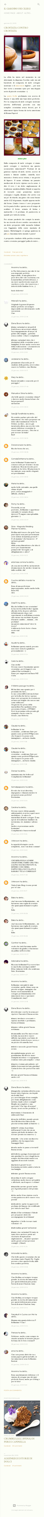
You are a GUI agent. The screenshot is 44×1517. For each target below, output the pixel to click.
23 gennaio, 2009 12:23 (19, 780)
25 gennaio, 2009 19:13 (19, 1080)
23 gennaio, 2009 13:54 (19, 800)
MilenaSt (15, 301)
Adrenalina (15, 961)
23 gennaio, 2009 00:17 (19, 370)
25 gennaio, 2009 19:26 (19, 1246)
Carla (13, 661)
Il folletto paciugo (18, 686)
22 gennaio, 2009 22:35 (19, 294)
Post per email (17, 252)
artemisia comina (18, 562)
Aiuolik (14, 643)
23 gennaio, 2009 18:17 (19, 891)
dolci (18, 255)
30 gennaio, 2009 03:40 (20, 1364)
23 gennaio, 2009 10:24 (19, 654)
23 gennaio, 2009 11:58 (19, 741)
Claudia (14, 726)
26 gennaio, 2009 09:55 (19, 1267)
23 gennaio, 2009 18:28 (19, 913)
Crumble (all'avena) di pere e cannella (19, 1440)
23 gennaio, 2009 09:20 (19, 596)
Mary (13, 377)
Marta (13, 483)
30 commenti (17, 1446)
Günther (14, 943)
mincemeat (19, 86)
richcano (30, 1510)
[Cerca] (38, 3)
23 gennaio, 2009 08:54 (19, 497)
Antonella (15, 1253)
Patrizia (14, 1333)
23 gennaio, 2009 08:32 (19, 407)
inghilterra (24, 255)
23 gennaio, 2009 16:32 (19, 850)
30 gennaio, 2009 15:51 (19, 1385)
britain (13, 255)
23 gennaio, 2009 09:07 (19, 520)
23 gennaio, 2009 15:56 (19, 834)
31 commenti (17, 1466)
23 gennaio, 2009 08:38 (19, 452)
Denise (14, 771)
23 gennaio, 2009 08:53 (19, 477)
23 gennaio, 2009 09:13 (19, 555)
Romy (13, 504)
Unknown (15, 841)
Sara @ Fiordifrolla (18, 414)
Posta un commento (13, 1390)
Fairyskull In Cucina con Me (22, 1314)
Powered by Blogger (24, 1505)
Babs (13, 898)
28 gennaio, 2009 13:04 (19, 1326)
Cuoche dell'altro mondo (21, 580)
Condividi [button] (7, 252)
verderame (16, 359)
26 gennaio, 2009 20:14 (19, 1287)
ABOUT (20, 13)
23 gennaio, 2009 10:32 (19, 719)
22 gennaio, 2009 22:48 (19, 317)
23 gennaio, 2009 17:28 (19, 875)
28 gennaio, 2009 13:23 (19, 1344)
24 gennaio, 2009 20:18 (19, 1001)
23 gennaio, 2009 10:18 (19, 636)
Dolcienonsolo (17, 445)
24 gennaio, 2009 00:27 (19, 954)
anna (13, 1351)
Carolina (14, 807)
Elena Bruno (16, 323)
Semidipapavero (18, 787)
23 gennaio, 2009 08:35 (19, 438)
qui (8, 234)
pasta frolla (12, 96)
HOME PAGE (9, 13)
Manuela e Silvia (18, 393)
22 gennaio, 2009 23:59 (19, 352)
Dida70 (14, 603)
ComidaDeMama (18, 459)
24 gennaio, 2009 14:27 (19, 974)
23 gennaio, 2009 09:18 (19, 573)
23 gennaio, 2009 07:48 (19, 386)
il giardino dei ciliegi (17, 8)
